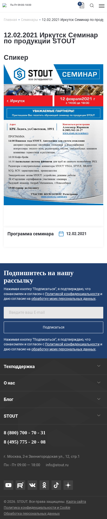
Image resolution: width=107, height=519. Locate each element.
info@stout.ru (57, 465)
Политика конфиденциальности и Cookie (37, 508)
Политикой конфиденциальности (72, 294)
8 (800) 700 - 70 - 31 (25, 432)
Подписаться (53, 327)
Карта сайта (76, 502)
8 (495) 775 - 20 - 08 (25, 442)
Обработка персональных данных (32, 514)
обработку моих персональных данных (63, 299)
